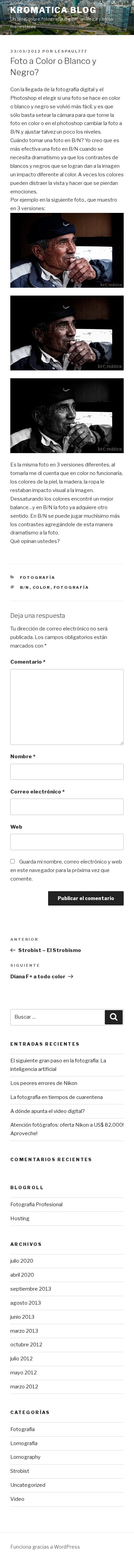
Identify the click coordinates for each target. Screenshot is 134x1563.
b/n (25, 587)
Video (17, 1499)
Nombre (22, 756)
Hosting (20, 1218)
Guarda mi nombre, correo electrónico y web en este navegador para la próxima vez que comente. (66, 870)
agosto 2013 (25, 1303)
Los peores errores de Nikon (43, 1083)
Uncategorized (27, 1485)
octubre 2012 (26, 1345)
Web (16, 827)
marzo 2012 (24, 1387)
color (42, 587)
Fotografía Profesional (36, 1204)
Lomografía (23, 1443)
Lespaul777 (71, 51)
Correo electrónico (37, 792)
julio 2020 (21, 1261)
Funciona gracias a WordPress (45, 1547)
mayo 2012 (23, 1373)
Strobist (19, 1471)
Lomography (25, 1457)
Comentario (27, 662)
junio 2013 (22, 1317)
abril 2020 (22, 1275)
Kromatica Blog (53, 10)
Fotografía (38, 577)
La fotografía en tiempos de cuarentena (56, 1097)
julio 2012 (21, 1359)
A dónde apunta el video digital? (47, 1111)
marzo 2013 (24, 1331)
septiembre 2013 (30, 1289)
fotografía (71, 587)
